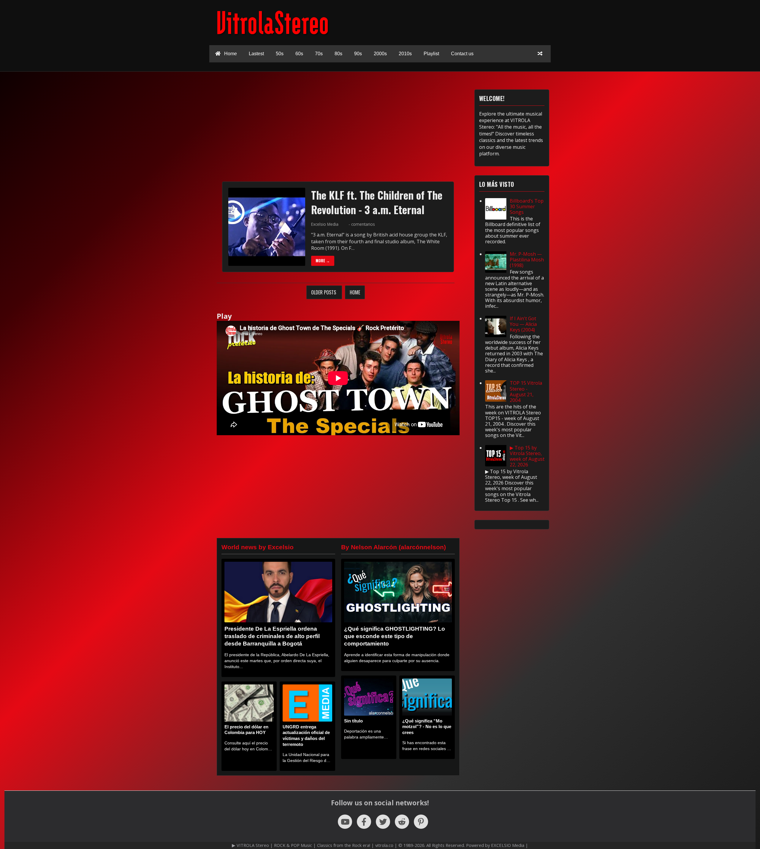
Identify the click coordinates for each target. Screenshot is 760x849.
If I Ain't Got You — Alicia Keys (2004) (523, 324)
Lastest (256, 53)
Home (230, 53)
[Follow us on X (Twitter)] (383, 822)
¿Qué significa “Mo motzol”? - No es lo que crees (426, 726)
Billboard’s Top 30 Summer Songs (527, 206)
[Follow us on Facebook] (364, 822)
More (323, 260)
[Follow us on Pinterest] (421, 822)
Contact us (462, 53)
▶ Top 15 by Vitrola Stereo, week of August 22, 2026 (527, 456)
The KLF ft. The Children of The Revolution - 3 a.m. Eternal (376, 202)
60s (299, 53)
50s (280, 53)
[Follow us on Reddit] (402, 822)
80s (338, 53)
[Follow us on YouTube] (345, 822)
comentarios (363, 224)
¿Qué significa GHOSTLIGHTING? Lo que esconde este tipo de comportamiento (394, 636)
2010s (405, 53)
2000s (380, 53)
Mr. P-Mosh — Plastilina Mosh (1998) (527, 260)
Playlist (431, 53)
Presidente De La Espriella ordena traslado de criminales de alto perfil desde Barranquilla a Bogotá (272, 636)
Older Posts (324, 292)
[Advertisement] (338, 131)
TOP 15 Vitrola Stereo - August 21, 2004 (526, 391)
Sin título (353, 720)
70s (319, 53)
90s (358, 53)
